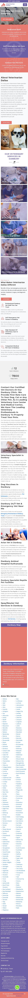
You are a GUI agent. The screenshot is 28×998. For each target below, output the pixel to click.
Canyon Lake (6, 750)
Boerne (5, 736)
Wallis (17, 885)
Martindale (19, 740)
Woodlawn (19, 906)
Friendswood (6, 835)
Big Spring (6, 734)
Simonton (19, 844)
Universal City (20, 879)
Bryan (4, 742)
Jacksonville (6, 883)
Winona (18, 904)
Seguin (18, 837)
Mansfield (19, 732)
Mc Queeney (19, 744)
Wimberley (19, 901)
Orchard (18, 779)
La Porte (18, 703)
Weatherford (19, 891)
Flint (4, 827)
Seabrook (19, 835)
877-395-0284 (14, 1)
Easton (5, 810)
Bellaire (5, 732)
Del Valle (5, 796)
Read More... (14, 182)
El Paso (5, 815)
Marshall (18, 738)
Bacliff (4, 719)
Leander (18, 713)
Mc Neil (18, 742)
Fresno (5, 833)
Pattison (18, 786)
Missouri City (20, 761)
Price (17, 800)
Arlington (5, 711)
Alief (4, 703)
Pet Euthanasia (5, 951)
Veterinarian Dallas (18, 994)
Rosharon (19, 810)
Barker (5, 721)
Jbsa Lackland (6, 889)
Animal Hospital (5, 943)
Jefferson (5, 893)
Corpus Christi (7, 779)
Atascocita (5, 715)
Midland (18, 753)
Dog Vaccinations (6, 948)
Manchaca (19, 730)
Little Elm (18, 717)
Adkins (4, 701)
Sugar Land (19, 858)
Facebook (19, 996)
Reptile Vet (4, 953)
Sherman (18, 841)
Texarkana (19, 864)
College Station (7, 767)
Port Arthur (19, 796)
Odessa (18, 777)
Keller (4, 904)
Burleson (5, 748)
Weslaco (18, 895)
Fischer (5, 825)
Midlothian (19, 755)
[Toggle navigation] (25, 4)
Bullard (5, 744)
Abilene (5, 699)
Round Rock (19, 813)
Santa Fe (18, 829)
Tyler (17, 877)
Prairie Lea (19, 798)
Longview (19, 721)
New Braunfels (20, 765)
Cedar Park (6, 757)
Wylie (17, 908)
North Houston (20, 771)
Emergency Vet (5, 941)
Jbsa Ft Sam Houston (6, 886)
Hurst (4, 879)
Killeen (4, 908)
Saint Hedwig (20, 817)
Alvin (4, 707)
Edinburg (5, 813)
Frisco (4, 837)
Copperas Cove (7, 777)
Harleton (5, 864)
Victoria (18, 881)
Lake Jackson (20, 705)
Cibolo (4, 763)
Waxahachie (19, 889)
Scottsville (19, 833)
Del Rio (5, 794)
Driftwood (5, 804)
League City (19, 711)
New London (19, 767)
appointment (6, 299)
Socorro (18, 846)
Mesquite (18, 750)
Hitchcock (5, 873)
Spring (18, 852)
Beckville (5, 728)
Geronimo (5, 850)
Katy (4, 901)
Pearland (18, 788)
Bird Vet (3, 955)
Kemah (5, 906)
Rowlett (18, 815)
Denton (5, 798)
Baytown (5, 724)
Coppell (5, 775)
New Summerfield (21, 769)
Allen (4, 705)
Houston (5, 875)
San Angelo (19, 819)
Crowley (5, 781)
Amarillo (5, 709)
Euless (4, 819)
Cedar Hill (5, 755)
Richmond (19, 804)
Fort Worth (6, 831)
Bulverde (5, 746)
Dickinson (5, 802)
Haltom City (6, 860)
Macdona (18, 728)
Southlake (19, 850)
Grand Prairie (6, 852)
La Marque (19, 701)
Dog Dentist (4, 946)
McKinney (19, 748)
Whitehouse (19, 897)
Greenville (5, 856)
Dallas (4, 788)
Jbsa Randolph (7, 891)
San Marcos (19, 827)
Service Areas (4, 960)
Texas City (19, 866)
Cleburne (5, 765)
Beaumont (6, 726)
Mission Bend (20, 759)
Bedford (5, 730)
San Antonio (19, 821)
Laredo (18, 709)
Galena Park (6, 841)
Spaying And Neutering (7, 958)
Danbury (5, 790)
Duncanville (6, 806)
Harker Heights (7, 862)
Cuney (4, 784)
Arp (4, 713)
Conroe (5, 771)
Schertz (18, 831)
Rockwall (18, 806)
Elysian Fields (6, 817)
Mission (18, 757)
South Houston (20, 848)
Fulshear (5, 839)
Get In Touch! (6, 122)
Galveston (5, 844)
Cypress (5, 786)
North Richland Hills (20, 774)
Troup (18, 875)
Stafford (18, 854)
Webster (18, 893)
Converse (5, 773)
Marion (18, 736)
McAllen (18, 746)
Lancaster (19, 707)
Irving (4, 881)
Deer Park (5, 792)
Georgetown (6, 848)
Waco (17, 883)
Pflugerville (19, 790)
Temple (18, 862)
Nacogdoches (20, 763)
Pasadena (19, 784)
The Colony (19, 868)
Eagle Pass (6, 808)
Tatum (18, 860)
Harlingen (5, 866)
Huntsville (5, 877)
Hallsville (5, 858)
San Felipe (19, 823)
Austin (4, 717)
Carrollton (5, 753)
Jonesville (5, 897)
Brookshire (6, 738)
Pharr (17, 792)
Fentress (5, 823)
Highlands (5, 870)
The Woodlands (20, 870)
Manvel (18, 734)
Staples (18, 856)
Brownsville (6, 740)
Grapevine (5, 854)
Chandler (5, 759)
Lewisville (19, 715)
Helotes (5, 868)
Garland (5, 846)
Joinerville (5, 895)
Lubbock (18, 724)
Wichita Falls (19, 899)
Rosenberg (19, 808)
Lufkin (18, 726)
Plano (17, 794)
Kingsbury (5, 910)
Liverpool (19, 719)
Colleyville (5, 769)
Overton (18, 781)
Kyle (17, 699)
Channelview (6, 761)
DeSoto (5, 800)
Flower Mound (7, 829)
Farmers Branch (7, 821)
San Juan (18, 825)
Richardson (19, 802)
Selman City (19, 839)
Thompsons (19, 873)
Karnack (5, 899)
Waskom (18, 887)
